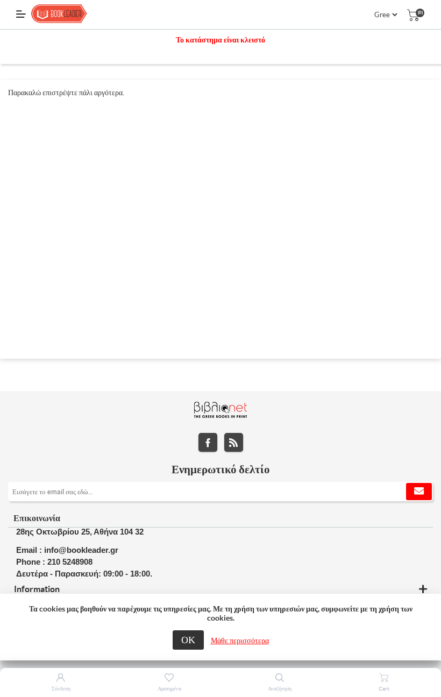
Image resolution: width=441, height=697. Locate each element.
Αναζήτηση (279, 689)
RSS (233, 442)
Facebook (207, 442)
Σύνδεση (61, 689)
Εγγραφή (419, 491)
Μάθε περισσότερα (240, 640)
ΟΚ (188, 639)
